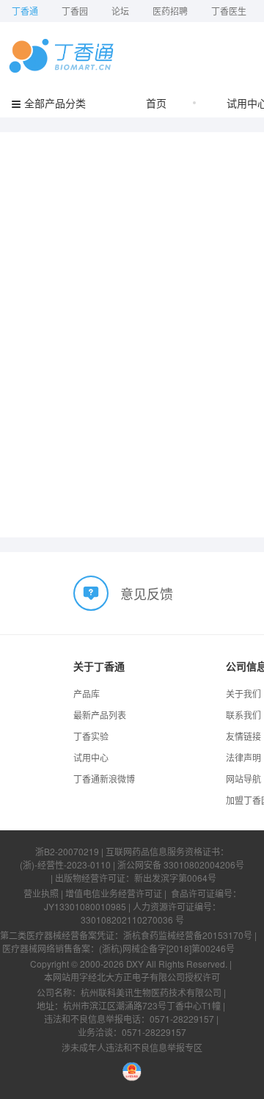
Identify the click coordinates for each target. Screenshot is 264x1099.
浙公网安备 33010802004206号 (180, 864)
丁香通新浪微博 (104, 778)
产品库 (86, 693)
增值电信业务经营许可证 (113, 893)
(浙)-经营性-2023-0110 (65, 864)
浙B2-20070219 (67, 851)
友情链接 (243, 736)
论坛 (120, 10)
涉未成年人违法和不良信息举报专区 (132, 1047)
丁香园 (75, 10)
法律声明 (243, 757)
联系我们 (243, 714)
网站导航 (243, 778)
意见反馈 (146, 593)
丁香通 (25, 10)
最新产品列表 (99, 714)
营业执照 (41, 893)
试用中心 (91, 757)
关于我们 (243, 693)
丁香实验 (91, 736)
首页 (156, 102)
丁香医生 (228, 10)
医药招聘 (170, 10)
